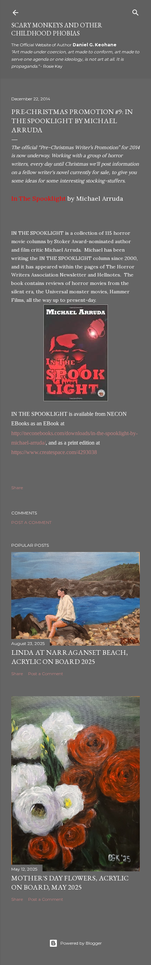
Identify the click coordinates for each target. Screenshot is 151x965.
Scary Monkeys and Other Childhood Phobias (56, 29)
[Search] (135, 11)
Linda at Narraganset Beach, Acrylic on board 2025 (69, 657)
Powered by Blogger (81, 943)
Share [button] (17, 487)
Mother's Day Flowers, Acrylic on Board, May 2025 (70, 882)
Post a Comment (31, 522)
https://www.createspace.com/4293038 (54, 452)
